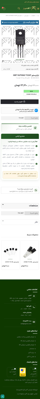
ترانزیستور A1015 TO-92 (12, 262)
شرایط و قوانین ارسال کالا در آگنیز (31, 2)
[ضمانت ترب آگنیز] (12, 372)
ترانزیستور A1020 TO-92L (31, 262)
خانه (38, 15)
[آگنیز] (29, 8)
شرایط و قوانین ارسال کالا (27, 341)
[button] (19, 9)
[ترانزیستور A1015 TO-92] (10, 250)
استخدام (32, 349)
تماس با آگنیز (30, 357)
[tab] (20, 205)
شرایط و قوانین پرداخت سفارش (25, 337)
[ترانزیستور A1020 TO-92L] (30, 250)
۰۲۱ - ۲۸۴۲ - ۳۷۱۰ (26, 309)
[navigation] (2, 396)
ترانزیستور (26, 15)
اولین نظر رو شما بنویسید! (23, 78)
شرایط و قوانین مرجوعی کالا (26, 345)
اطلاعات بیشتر (6, 69)
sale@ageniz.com (26, 324)
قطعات (33, 15)
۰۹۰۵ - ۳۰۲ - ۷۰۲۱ (26, 315)
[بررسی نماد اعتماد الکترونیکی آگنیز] (33, 372)
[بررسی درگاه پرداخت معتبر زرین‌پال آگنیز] (22, 372)
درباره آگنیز (31, 353)
